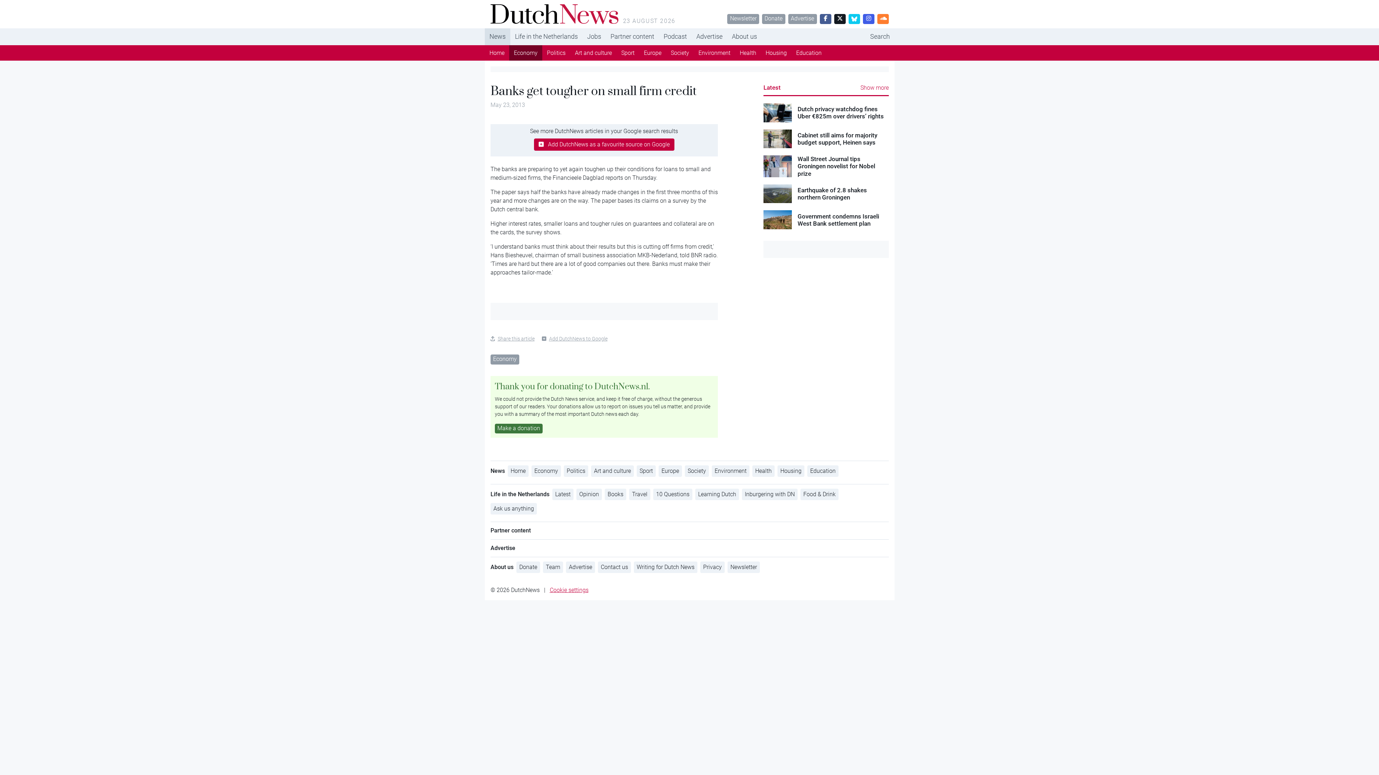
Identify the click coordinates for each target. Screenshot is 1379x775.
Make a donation (518, 428)
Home (497, 53)
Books (615, 494)
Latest (772, 87)
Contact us (614, 567)
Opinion (589, 494)
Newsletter (743, 18)
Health (748, 53)
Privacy (712, 567)
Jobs (594, 36)
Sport (628, 53)
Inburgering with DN (770, 494)
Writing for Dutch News (666, 567)
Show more (874, 87)
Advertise (802, 18)
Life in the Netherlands (546, 36)
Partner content (632, 36)
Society (680, 53)
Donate (774, 18)
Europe (652, 53)
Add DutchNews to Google (578, 339)
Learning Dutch (717, 494)
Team (553, 567)
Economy (526, 53)
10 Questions (673, 494)
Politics (556, 53)
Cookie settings (569, 590)
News (497, 36)
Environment (714, 53)
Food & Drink (819, 494)
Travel (639, 494)
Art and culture (593, 53)
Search (880, 36)
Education (809, 53)
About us (744, 36)
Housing (776, 53)
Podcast (675, 36)
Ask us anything (513, 508)
